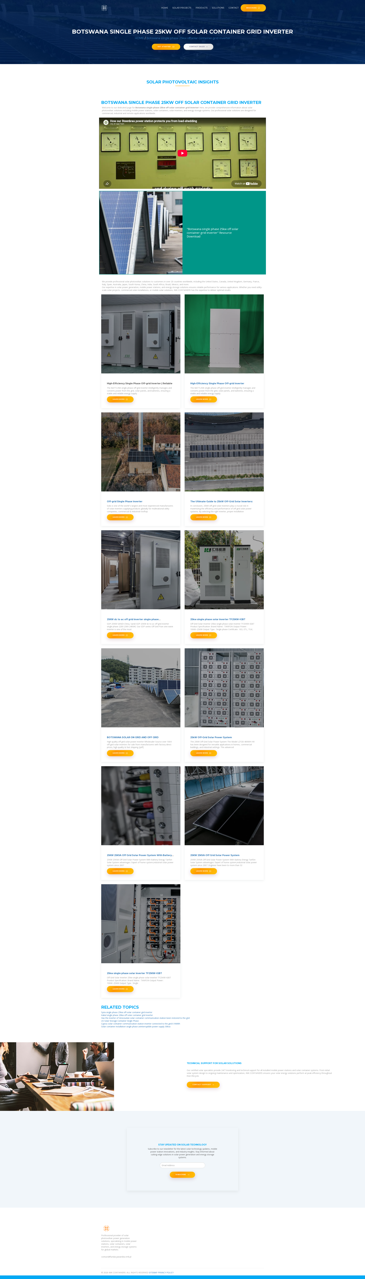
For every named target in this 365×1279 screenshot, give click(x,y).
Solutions (218, 8)
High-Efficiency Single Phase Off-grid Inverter (217, 383)
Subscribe (181, 1174)
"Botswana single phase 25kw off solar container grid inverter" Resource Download (212, 232)
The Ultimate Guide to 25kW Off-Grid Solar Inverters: (221, 501)
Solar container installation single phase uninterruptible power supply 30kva (135, 1026)
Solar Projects (181, 8)
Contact (234, 8)
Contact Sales (197, 46)
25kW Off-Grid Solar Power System (211, 737)
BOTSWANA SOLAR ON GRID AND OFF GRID (133, 737)
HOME (139, 38)
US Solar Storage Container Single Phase (120, 1020)
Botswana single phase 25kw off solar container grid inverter (188, 38)
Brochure (251, 8)
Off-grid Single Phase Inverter (124, 501)
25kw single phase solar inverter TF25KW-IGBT (217, 619)
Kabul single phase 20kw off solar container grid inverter (127, 1015)
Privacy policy (166, 1272)
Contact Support (201, 1084)
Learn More (119, 399)
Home (164, 8)
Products (202, 8)
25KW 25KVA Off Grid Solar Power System (215, 855)
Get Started (164, 46)
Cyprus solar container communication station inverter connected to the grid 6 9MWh (140, 1023)
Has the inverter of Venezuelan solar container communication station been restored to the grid (145, 1018)
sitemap (153, 1272)
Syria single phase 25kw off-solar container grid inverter (126, 1012)
